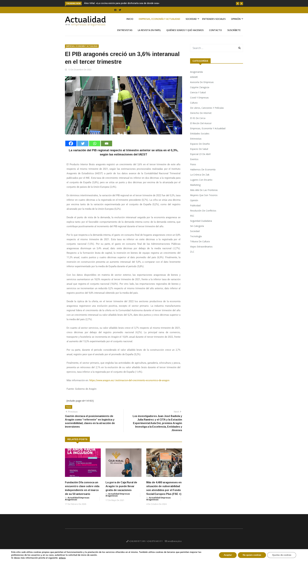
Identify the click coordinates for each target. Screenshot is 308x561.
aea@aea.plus (174, 541)
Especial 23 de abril (200, 154)
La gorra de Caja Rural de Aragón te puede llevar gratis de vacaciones (121, 486)
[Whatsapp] (94, 143)
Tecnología (196, 236)
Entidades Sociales (214, 18)
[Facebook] (71, 143)
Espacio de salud (199, 148)
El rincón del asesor (201, 123)
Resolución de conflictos (203, 210)
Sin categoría (197, 226)
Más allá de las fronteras (204, 190)
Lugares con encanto (201, 179)
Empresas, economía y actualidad (159, 18)
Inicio (129, 18)
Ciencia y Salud (198, 92)
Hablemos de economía (202, 169)
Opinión (236, 18)
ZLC (192, 251)
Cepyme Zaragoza (199, 87)
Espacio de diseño (200, 143)
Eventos (194, 159)
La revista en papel (149, 30)
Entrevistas (124, 30)
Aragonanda (196, 71)
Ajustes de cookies (281, 555)
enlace (62, 558)
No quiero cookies (252, 555)
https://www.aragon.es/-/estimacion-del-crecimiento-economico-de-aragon (129, 380)
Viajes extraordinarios (201, 246)
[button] (237, 3)
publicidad (195, 205)
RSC (192, 215)
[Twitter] (82, 143)
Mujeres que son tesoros (204, 195)
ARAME (194, 77)
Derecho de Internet (201, 112)
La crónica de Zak (199, 174)
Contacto (215, 30)
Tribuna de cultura (200, 241)
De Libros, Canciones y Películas (207, 107)
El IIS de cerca (197, 118)
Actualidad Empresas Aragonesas (77, 498)
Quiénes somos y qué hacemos (185, 30)
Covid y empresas (199, 97)
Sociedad (191, 18)
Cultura (193, 102)
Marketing (195, 184)
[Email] (106, 143)
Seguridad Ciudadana (201, 220)
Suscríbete (234, 30)
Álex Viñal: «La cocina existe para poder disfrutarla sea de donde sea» (121, 3)
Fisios (193, 164)
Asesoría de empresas (202, 82)
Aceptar (228, 555)
